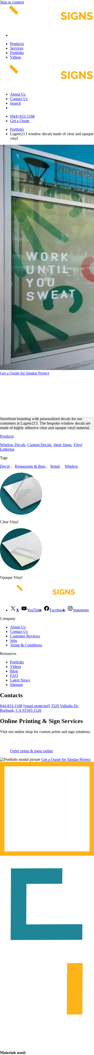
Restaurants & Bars (30, 466)
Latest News (20, 680)
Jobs (13, 640)
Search (15, 103)
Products (17, 44)
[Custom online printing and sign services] (23, 746)
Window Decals (12, 445)
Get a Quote (19, 121)
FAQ (14, 675)
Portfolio (17, 53)
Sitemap (16, 684)
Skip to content (12, 2)
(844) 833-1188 (22, 116)
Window (71, 466)
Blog (14, 671)
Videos (15, 57)
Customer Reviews (25, 636)
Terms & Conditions (26, 645)
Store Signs (62, 445)
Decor (5, 466)
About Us (18, 94)
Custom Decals (39, 445)
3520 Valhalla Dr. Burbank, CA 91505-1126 (39, 708)
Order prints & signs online (31, 751)
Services (16, 48)
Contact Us (19, 99)
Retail (55, 466)
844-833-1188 (11, 706)
